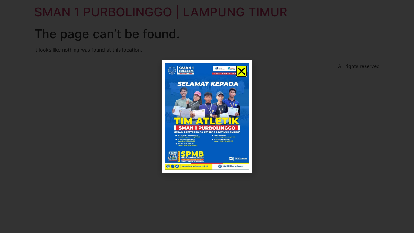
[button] (241, 71)
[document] (207, 116)
